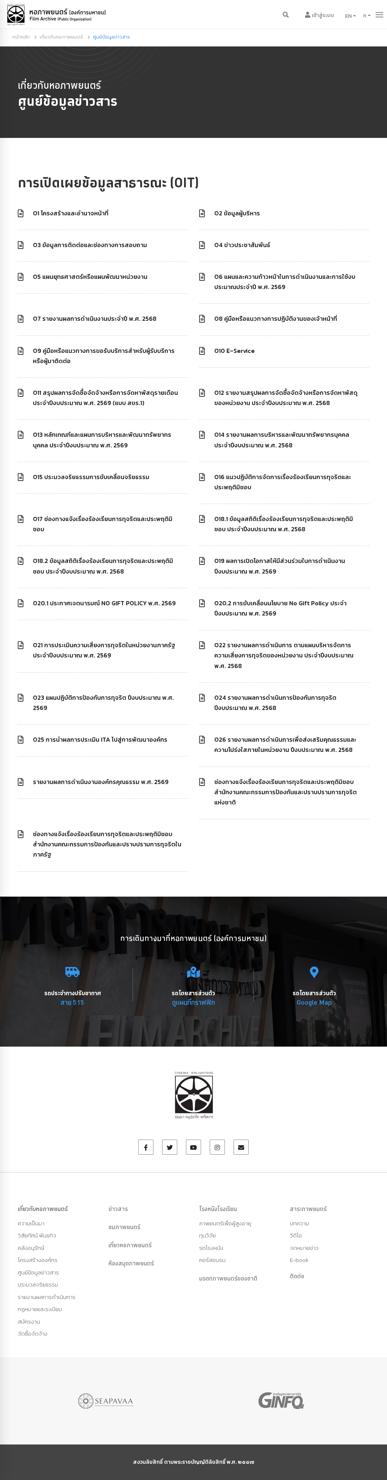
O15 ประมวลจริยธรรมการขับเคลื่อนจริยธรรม (91, 476)
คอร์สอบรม (212, 1260)
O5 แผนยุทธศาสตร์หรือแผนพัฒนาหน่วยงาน (90, 276)
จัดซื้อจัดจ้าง (33, 1333)
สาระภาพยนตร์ (308, 1208)
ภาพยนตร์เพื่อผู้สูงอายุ (225, 1223)
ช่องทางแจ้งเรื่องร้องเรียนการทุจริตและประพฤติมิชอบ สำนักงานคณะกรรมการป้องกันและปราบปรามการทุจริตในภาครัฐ (107, 844)
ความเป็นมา (31, 1223)
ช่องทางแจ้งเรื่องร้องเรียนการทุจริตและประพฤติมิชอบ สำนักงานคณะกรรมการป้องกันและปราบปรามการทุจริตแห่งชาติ (285, 792)
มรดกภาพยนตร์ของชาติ (228, 1278)
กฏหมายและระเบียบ (40, 1309)
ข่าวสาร (118, 1208)
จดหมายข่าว (304, 1247)
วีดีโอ (296, 1235)
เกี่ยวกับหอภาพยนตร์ (61, 36)
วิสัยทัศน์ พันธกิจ (37, 1235)
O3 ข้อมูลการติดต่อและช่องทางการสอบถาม (90, 244)
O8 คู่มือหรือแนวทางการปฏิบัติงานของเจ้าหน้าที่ (275, 318)
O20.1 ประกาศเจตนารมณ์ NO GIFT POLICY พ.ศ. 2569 (104, 603)
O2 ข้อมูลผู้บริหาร (237, 213)
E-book (299, 1260)
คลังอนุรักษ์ (31, 1247)
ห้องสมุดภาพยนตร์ (131, 1263)
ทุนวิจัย (207, 1235)
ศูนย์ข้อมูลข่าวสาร (38, 1272)
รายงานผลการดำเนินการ (47, 1297)
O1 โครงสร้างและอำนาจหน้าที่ (70, 213)
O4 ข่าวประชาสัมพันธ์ (242, 244)
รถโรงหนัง (211, 1247)
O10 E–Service (234, 350)
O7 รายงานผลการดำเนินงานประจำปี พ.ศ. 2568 (94, 318)
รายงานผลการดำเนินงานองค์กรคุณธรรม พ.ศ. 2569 (101, 781)
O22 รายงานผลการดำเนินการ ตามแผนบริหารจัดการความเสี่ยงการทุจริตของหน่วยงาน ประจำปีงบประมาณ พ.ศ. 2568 (283, 655)
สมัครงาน (29, 1321)
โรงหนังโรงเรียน (218, 1208)
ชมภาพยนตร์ (124, 1226)
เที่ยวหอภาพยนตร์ (130, 1245)
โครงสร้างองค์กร (37, 1260)
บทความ (299, 1223)
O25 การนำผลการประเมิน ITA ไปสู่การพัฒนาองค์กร (100, 739)
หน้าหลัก (21, 36)
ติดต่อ (297, 1276)
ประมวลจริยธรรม (38, 1284)
